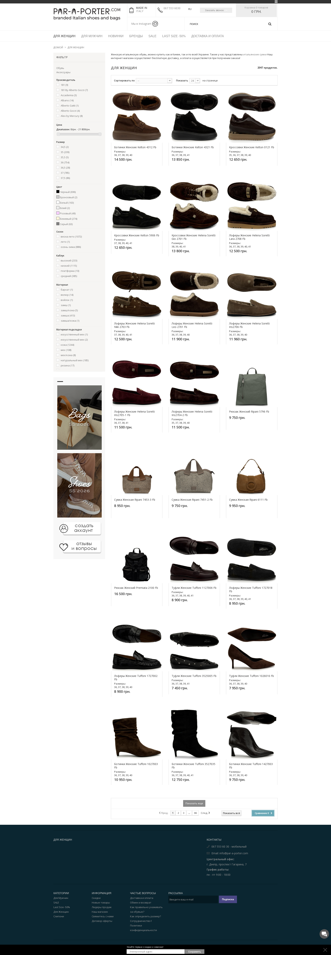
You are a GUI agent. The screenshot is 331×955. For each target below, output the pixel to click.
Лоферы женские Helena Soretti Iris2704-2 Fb (192, 413)
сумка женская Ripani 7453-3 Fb (134, 499)
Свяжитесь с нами (103, 916)
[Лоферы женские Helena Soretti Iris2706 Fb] (251, 293)
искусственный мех (74, 339)
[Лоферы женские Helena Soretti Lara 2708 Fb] (251, 205)
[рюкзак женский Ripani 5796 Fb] (251, 381)
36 (65, 162)
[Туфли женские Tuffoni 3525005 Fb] (194, 645)
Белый (67, 202)
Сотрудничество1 (141, 921)
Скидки (96, 898)
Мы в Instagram (141, 23)
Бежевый (68, 218)
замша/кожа (70, 320)
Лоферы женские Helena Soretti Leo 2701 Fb (192, 325)
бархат (67, 289)
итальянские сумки (255, 54)
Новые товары (101, 902)
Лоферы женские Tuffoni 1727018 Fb (250, 589)
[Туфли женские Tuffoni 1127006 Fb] (194, 557)
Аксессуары (63, 72)
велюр (67, 294)
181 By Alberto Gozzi (74, 90)
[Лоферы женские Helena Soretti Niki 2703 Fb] (136, 293)
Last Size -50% (61, 907)
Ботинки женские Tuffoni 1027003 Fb (136, 765)
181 (64, 85)
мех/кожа (68, 355)
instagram (155, 24)
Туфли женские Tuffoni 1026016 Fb (251, 676)
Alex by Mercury (72, 116)
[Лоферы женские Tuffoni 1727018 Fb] (251, 557)
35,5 (65, 157)
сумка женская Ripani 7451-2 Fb (192, 499)
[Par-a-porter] (88, 14)
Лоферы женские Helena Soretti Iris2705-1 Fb (134, 413)
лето (65, 241)
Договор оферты (102, 921)
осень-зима (71, 247)
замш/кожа (69, 310)
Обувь (60, 68)
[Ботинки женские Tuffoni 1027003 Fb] (136, 733)
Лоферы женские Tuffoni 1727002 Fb (135, 677)
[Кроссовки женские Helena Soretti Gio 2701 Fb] (194, 205)
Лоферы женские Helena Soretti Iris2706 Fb (249, 325)
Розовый (67, 213)
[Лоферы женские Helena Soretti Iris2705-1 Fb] (136, 381)
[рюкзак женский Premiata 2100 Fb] (136, 557)
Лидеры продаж (101, 907)
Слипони (58, 916)
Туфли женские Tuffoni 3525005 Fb (194, 676)
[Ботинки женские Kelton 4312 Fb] (136, 117)
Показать (182, 80)
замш (66, 305)
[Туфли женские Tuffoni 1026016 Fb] (251, 645)
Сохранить (194, 951)
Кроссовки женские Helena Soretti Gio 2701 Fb (193, 237)
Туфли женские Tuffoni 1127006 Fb (194, 588)
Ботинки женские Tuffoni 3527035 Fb (193, 765)
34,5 (65, 147)
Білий (65, 208)
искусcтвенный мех (74, 334)
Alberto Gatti (70, 105)
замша (68, 315)
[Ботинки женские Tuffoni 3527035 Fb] (194, 733)
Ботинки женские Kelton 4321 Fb (193, 147)
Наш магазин (100, 911)
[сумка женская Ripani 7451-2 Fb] (194, 469)
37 (65, 172)
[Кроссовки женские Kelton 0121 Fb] (251, 117)
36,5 (65, 167)
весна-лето (71, 236)
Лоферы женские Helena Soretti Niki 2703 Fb (134, 325)
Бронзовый (68, 197)
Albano (67, 100)
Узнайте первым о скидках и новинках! (145, 947)
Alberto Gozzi (70, 110)
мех (66, 350)
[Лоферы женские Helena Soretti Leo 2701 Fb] (194, 293)
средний (69, 276)
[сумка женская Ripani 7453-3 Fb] (136, 469)
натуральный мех (74, 360)
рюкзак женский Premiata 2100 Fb (136, 588)
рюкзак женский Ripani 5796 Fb (249, 411)
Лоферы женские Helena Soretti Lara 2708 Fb (249, 237)
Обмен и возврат (140, 902)
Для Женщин (61, 911)
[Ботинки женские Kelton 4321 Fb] (194, 117)
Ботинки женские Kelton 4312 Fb (135, 147)
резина (67, 365)
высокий (69, 260)
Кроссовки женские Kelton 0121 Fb (251, 147)
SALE (56, 902)
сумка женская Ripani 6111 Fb (248, 499)
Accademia (69, 95)
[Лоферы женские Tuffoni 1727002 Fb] (136, 645)
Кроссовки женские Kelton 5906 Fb (136, 235)
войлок (67, 300)
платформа (70, 271)
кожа (67, 344)
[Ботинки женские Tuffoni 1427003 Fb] (251, 733)
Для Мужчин (60, 898)
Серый (66, 224)
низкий (69, 265)
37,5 (65, 178)
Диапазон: (63, 129)
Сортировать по (124, 80)
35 (65, 152)
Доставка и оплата (141, 898)
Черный (68, 192)
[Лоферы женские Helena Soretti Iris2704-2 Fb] (194, 381)
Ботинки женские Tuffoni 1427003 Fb (251, 765)
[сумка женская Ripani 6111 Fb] (251, 469)
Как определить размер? (145, 916)
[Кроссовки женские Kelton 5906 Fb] (136, 205)
